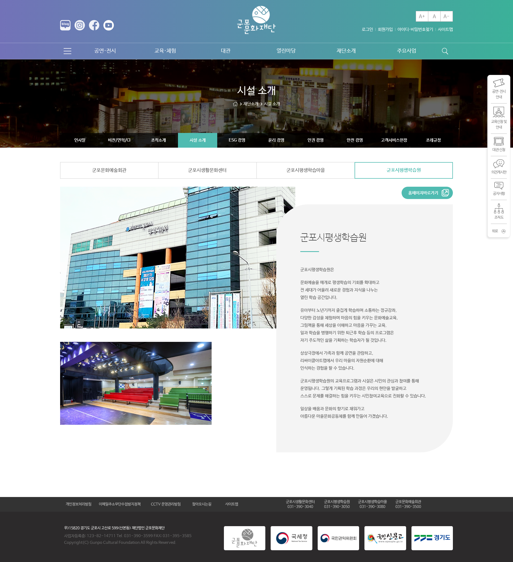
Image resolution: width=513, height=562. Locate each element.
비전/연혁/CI (119, 140)
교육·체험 (165, 51)
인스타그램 (80, 25)
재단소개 (346, 51)
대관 (226, 51)
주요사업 (406, 51)
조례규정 (433, 140)
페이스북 (94, 25)
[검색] (445, 51)
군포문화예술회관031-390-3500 (408, 504)
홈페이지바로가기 (423, 193)
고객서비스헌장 (394, 140)
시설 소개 (198, 140)
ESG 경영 (237, 140)
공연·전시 (105, 51)
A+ (422, 16)
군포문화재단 (235, 104)
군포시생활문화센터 (207, 170)
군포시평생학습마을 (305, 170)
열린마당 (286, 51)
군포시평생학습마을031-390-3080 (372, 504)
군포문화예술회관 (109, 170)
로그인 (367, 29)
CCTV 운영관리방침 (166, 504)
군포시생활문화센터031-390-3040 (300, 504)
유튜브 (108, 25)
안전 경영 (355, 140)
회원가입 (385, 29)
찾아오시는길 (201, 504)
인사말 (80, 140)
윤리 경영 (276, 140)
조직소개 (158, 140)
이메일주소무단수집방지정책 (120, 504)
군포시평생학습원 (404, 170)
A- (447, 16)
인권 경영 (316, 140)
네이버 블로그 (65, 25)
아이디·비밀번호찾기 (415, 29)
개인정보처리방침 (78, 504)
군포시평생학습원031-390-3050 (337, 504)
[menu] (67, 51)
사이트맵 (445, 29)
